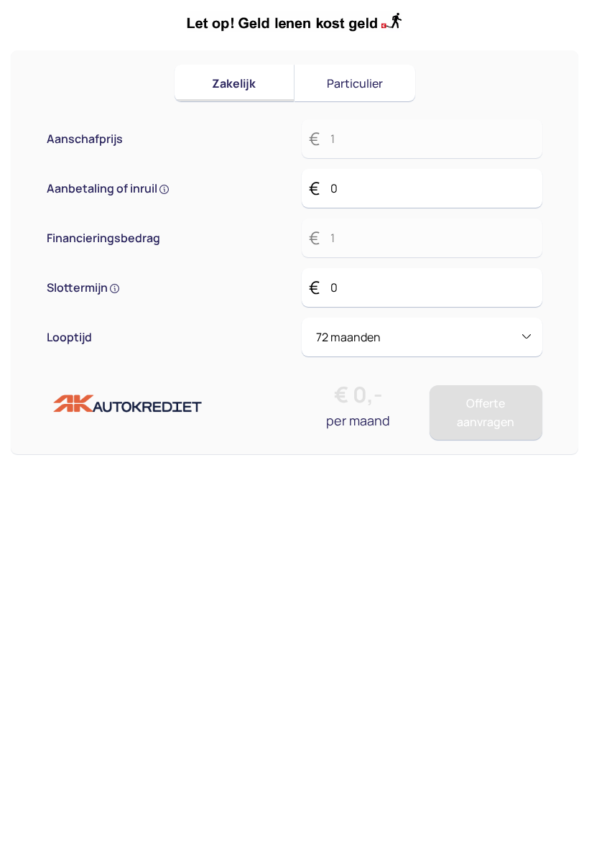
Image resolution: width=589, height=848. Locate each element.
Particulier (355, 83)
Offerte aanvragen (485, 412)
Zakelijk (234, 83)
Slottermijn (78, 287)
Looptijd (69, 337)
